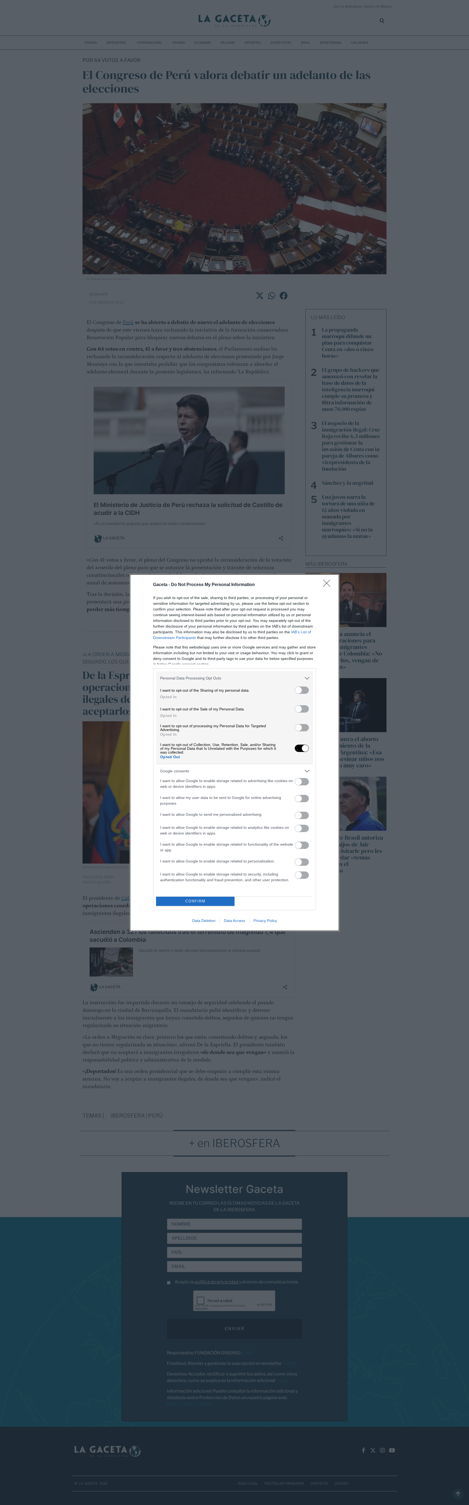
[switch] (302, 690)
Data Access (234, 920)
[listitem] (234, 678)
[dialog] (234, 752)
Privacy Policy (265, 920)
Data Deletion (204, 920)
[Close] (328, 585)
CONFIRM (195, 901)
